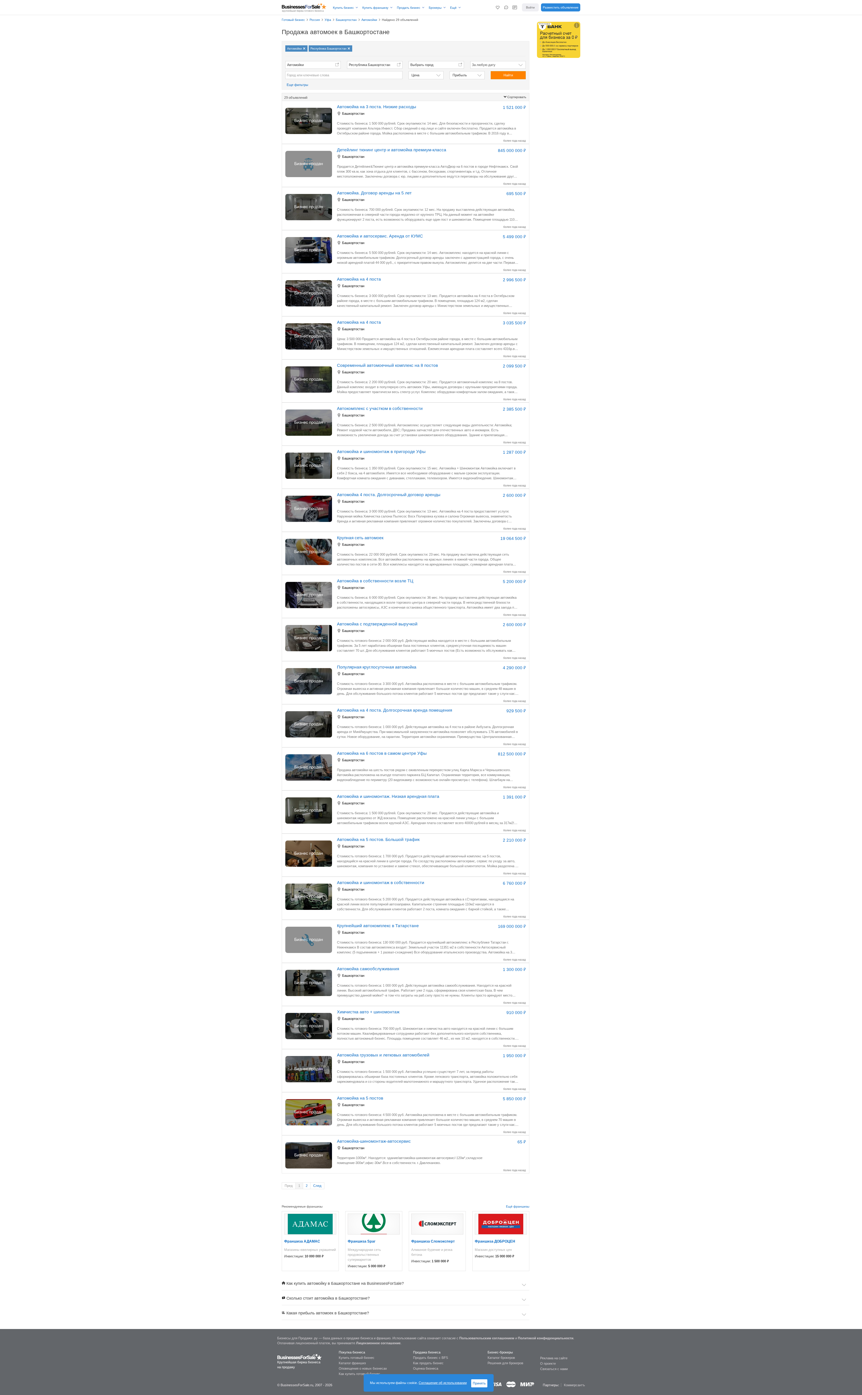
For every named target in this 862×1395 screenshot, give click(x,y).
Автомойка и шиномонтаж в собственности (380, 882)
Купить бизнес (343, 7)
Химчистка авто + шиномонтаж (368, 1012)
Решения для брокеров (505, 1363)
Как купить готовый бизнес (359, 1374)
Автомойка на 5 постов (360, 1098)
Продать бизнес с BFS (430, 1358)
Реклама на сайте (553, 1358)
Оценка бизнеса (425, 1368)
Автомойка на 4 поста (359, 279)
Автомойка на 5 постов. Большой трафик (378, 839)
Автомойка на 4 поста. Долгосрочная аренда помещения (394, 710)
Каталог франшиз (352, 1363)
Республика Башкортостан (369, 65)
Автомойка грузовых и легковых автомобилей (383, 1055)
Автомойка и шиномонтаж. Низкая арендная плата (388, 796)
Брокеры (435, 7)
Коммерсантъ (574, 1385)
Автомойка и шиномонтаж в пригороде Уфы (381, 451)
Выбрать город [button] (421, 65)
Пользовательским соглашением (486, 1338)
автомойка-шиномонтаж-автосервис (374, 1141)
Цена (415, 75)
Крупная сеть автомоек (360, 537)
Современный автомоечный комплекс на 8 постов (387, 365)
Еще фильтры (297, 85)
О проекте (548, 1363)
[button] (497, 7)
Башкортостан (353, 113)
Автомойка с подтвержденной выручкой (377, 624)
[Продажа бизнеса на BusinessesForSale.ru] (299, 1356)
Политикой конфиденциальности (545, 1338)
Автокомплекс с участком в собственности (380, 408)
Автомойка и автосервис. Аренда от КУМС (380, 236)
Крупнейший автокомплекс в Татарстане (378, 925)
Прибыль (460, 75)
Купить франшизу (375, 7)
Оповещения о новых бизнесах (363, 1368)
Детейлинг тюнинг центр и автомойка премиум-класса (391, 149)
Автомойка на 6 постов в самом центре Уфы (382, 753)
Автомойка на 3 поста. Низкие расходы (376, 106)
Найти (508, 75)
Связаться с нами (554, 1369)
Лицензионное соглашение (378, 1343)
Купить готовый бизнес (356, 1358)
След (317, 1186)
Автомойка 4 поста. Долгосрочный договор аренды (388, 494)
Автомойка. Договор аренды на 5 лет (374, 193)
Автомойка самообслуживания (368, 968)
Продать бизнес (408, 7)
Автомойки (295, 65)
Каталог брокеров (501, 1358)
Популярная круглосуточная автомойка (376, 667)
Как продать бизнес (428, 1363)
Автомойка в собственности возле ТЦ (375, 581)
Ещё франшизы (517, 1206)
